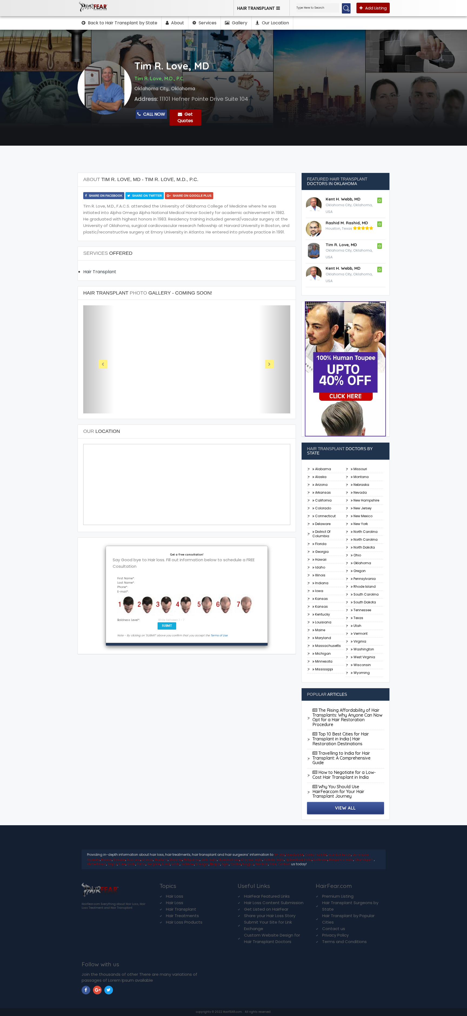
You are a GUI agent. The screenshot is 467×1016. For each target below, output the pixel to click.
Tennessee (362, 610)
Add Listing (375, 8)
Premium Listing (337, 896)
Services (207, 23)
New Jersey (362, 508)
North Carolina (365, 531)
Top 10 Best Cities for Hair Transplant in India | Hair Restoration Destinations (340, 738)
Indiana (321, 583)
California (323, 500)
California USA (316, 855)
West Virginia (364, 657)
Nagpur (248, 864)
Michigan (322, 653)
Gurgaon (154, 864)
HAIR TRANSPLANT (256, 8)
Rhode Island (364, 586)
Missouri (360, 469)
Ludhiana (320, 859)
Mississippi (323, 669)
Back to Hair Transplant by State (122, 23)
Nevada (360, 492)
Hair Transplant (181, 909)
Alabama (322, 469)
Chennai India (251, 859)
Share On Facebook (105, 195)
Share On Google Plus (191, 195)
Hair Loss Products (184, 922)
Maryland (322, 638)
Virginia (359, 641)
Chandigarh (364, 859)
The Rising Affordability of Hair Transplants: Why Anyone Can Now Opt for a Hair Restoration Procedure (347, 717)
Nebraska (361, 484)
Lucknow (187, 864)
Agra (225, 864)
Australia (134, 859)
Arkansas (322, 492)
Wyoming (361, 672)
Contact (284, 864)
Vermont (360, 633)
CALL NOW (153, 114)
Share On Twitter (146, 195)
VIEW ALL (345, 808)
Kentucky (322, 614)
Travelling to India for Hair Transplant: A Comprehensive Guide (341, 757)
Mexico (106, 859)
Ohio (357, 555)
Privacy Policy (335, 935)
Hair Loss (174, 896)
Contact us (333, 928)
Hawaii (320, 559)
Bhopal (215, 864)
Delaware (322, 524)
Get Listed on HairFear (266, 909)
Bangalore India (341, 859)
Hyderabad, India (298, 859)
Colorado (322, 508)
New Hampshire (366, 500)
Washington (363, 649)
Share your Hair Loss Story (269, 915)
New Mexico (362, 516)
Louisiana (322, 622)
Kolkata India (274, 859)
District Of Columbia (321, 533)
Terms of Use (219, 635)
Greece (147, 859)
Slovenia (175, 859)
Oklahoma (362, 563)
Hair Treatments (182, 915)
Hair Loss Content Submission (273, 902)
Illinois (319, 575)
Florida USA (294, 855)
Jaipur (112, 864)
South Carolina (366, 594)
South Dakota (364, 602)
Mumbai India (228, 859)
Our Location (275, 23)
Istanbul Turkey (339, 855)
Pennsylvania (364, 578)
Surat (166, 864)
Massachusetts (327, 645)
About (177, 23)
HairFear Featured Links (267, 896)
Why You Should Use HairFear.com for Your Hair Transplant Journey (338, 791)
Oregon (359, 571)
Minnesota (323, 661)
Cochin (235, 864)
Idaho (319, 567)
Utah (357, 625)
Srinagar (202, 864)
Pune (122, 864)
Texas (358, 618)
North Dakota (364, 547)
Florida (320, 544)
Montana (361, 476)
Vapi (272, 864)
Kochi (131, 864)
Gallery (239, 23)
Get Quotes (185, 117)
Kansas (321, 598)
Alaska (320, 476)
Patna (141, 864)
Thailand (161, 859)
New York (360, 524)
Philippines (192, 859)
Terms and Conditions (344, 941)
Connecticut (325, 516)
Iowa (318, 591)
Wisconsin (362, 665)
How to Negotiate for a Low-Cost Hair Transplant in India (344, 775)
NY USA (279, 855)
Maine (319, 630)
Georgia (321, 551)
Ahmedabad (96, 864)
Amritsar (261, 864)
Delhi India (209, 859)
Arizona (321, 484)
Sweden (119, 859)
